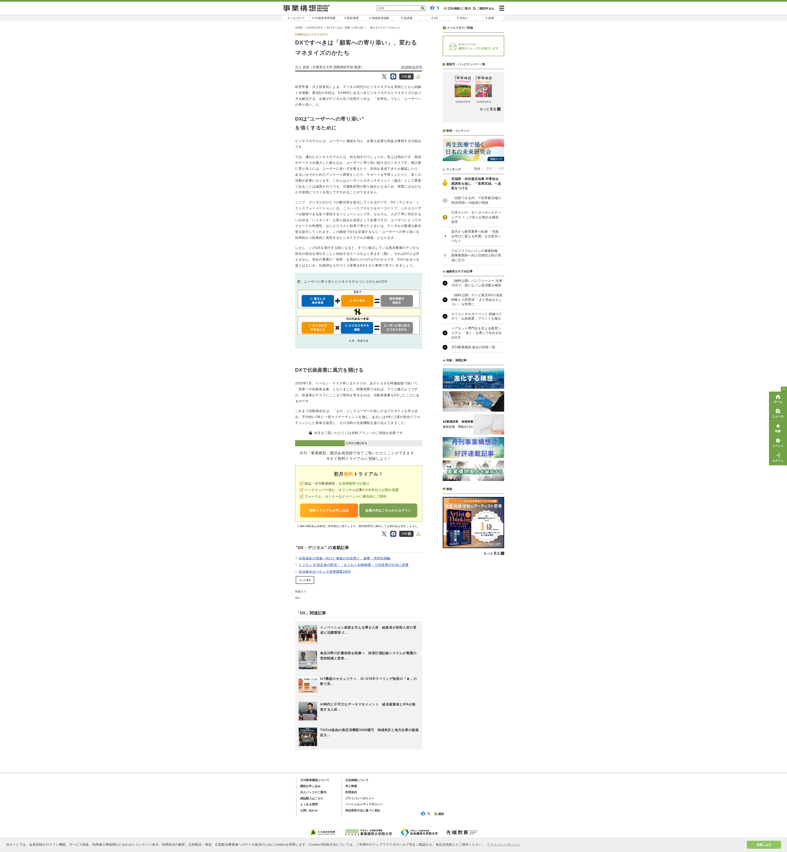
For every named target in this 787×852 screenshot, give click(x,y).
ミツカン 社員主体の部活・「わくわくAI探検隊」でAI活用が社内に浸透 (353, 565)
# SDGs (462, 18)
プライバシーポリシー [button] (503, 844)
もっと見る (305, 580)
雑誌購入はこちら (312, 798)
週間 (489, 168)
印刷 (404, 76)
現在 (477, 168)
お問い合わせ (309, 810)
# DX (434, 18)
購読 (441, 813)
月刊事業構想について (314, 780)
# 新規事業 (352, 18)
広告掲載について (357, 780)
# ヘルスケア (296, 18)
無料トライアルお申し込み (329, 510)
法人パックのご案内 (313, 792)
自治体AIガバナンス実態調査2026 (325, 571)
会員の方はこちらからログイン (388, 510)
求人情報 (351, 786)
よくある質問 (309, 804)
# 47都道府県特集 (324, 18)
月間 (501, 168)
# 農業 (490, 18)
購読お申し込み (310, 786)
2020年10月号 (314, 27)
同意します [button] (764, 844)
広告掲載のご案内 (459, 8)
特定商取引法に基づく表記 (362, 810)
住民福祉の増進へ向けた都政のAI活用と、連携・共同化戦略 (345, 558)
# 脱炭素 (407, 18)
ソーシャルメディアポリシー (364, 804)
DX (298, 598)
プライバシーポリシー (359, 798)
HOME (299, 27)
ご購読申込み (485, 8)
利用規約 (351, 792)
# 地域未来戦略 (379, 18)
